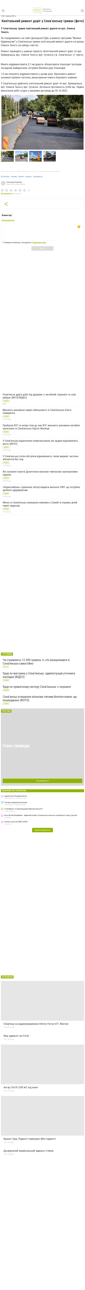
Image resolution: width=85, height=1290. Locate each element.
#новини (14, 177)
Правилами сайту (39, 242)
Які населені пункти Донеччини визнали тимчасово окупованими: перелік (40, 473)
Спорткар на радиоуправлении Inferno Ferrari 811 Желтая (36, 1023)
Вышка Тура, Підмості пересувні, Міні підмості (30, 1138)
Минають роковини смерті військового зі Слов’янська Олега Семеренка (37, 411)
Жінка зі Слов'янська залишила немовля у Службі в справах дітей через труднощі (40, 504)
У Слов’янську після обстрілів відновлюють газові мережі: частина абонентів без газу (40, 458)
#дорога (21, 177)
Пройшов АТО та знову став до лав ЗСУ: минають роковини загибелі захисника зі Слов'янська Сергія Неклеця (41, 427)
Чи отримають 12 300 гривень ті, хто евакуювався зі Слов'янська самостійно (36, 661)
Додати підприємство (42, 830)
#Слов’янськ (5, 177)
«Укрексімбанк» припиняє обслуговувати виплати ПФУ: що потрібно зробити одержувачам (41, 489)
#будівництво (38, 177)
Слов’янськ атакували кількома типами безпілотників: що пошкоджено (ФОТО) (40, 698)
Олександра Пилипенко (14, 182)
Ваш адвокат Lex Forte (16, 1035)
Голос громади (16, 745)
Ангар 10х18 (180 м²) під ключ (21, 1087)
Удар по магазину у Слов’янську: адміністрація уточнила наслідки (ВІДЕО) (39, 675)
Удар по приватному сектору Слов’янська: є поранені (37, 687)
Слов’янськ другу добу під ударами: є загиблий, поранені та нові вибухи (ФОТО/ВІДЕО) (39, 396)
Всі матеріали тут (42, 781)
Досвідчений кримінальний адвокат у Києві (28, 1150)
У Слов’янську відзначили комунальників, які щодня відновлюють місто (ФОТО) (40, 442)
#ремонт (29, 177)
